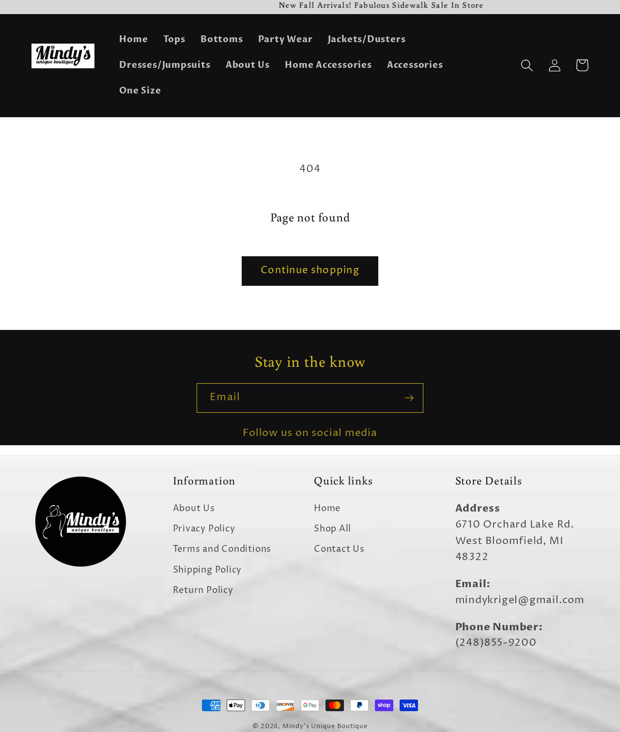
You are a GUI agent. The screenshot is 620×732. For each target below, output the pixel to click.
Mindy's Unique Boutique (325, 726)
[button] (527, 65)
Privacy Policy (204, 529)
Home (327, 508)
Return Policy (203, 590)
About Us (194, 508)
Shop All (332, 529)
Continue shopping (310, 270)
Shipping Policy (207, 570)
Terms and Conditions (222, 549)
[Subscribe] (409, 398)
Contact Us (339, 549)
